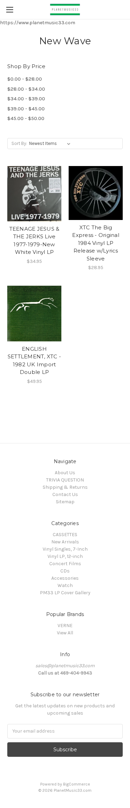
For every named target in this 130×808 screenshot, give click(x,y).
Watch (65, 585)
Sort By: (19, 143)
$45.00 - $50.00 (25, 118)
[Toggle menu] (9, 9)
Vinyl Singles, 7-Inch (65, 549)
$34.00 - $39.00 (26, 98)
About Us (65, 473)
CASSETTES (65, 535)
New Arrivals (65, 542)
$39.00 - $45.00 (26, 108)
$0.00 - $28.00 (24, 79)
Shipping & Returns (65, 487)
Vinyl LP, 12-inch (65, 556)
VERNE (65, 625)
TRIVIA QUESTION (65, 480)
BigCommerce (76, 784)
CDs (65, 571)
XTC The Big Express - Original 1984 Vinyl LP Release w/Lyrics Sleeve (95, 243)
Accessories (65, 578)
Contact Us (65, 494)
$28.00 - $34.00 (26, 89)
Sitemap (65, 502)
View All (65, 633)
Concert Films (65, 564)
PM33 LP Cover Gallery (65, 593)
